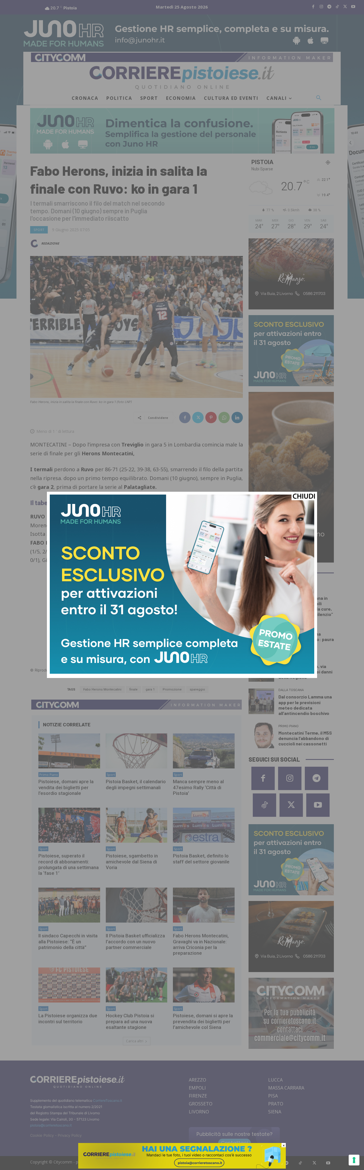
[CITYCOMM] (182, 1167)
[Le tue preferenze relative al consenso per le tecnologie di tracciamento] (354, 1160)
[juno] (182, 672)
